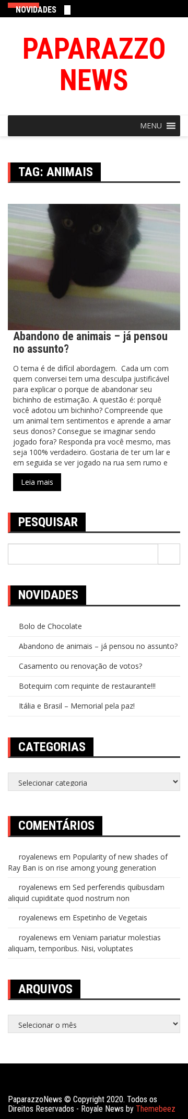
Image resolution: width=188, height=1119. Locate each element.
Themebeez (155, 1109)
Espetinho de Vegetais (110, 917)
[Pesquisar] (169, 554)
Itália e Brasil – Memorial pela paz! (77, 706)
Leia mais (37, 482)
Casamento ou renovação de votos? (80, 666)
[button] (151, 125)
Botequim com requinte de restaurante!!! (87, 686)
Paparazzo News (94, 64)
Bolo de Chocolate (50, 626)
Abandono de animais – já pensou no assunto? (90, 342)
